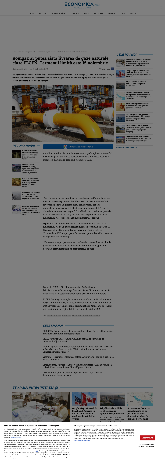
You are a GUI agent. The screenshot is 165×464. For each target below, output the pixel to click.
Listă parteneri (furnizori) (82, 441)
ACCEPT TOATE (147, 438)
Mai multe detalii (16, 437)
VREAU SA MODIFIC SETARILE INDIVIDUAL (147, 445)
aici (37, 451)
